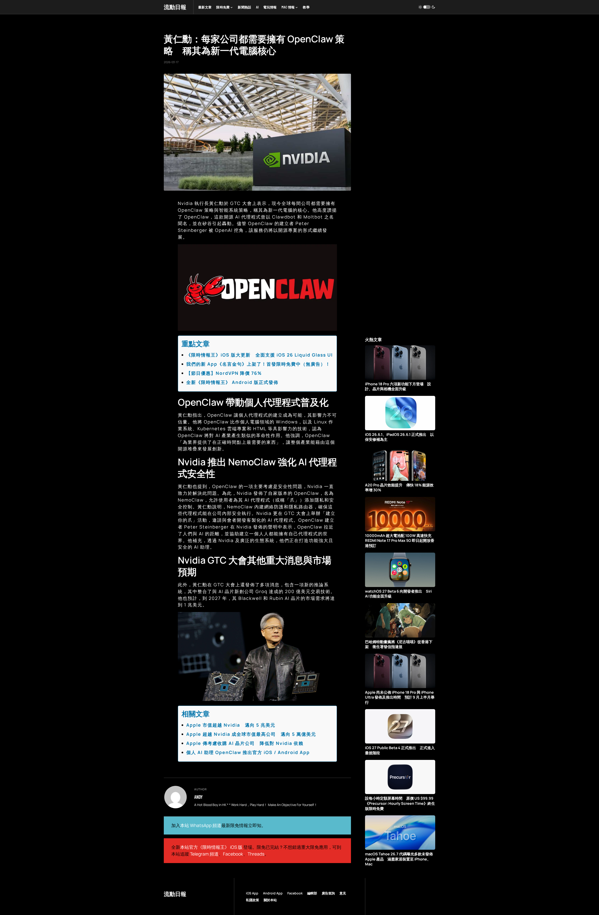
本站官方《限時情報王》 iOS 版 (211, 847)
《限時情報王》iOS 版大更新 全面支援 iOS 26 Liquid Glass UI (259, 355)
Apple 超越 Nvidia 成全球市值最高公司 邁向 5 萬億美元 (251, 734)
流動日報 (175, 7)
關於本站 (270, 900)
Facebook (233, 854)
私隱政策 (252, 900)
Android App (273, 893)
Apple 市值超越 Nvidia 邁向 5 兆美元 (230, 725)
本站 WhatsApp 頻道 (200, 825)
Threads (256, 854)
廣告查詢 (328, 893)
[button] (426, 7)
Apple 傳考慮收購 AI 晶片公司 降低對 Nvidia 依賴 (244, 743)
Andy (198, 797)
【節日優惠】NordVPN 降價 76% (224, 373)
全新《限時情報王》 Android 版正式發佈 (232, 382)
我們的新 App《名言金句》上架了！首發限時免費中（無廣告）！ (258, 364)
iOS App (252, 893)
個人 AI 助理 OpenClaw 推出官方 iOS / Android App (248, 752)
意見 (343, 893)
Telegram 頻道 (204, 854)
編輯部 (312, 893)
